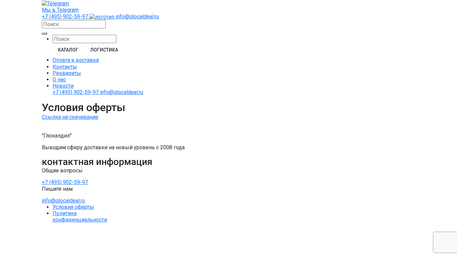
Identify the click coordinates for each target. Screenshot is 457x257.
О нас (59, 79)
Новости (63, 86)
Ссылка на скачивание (70, 117)
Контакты (65, 67)
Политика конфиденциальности (80, 216)
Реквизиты (67, 73)
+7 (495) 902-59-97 (65, 16)
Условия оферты (73, 207)
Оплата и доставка (76, 60)
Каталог (68, 50)
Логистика (104, 50)
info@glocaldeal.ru (137, 16)
